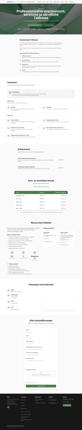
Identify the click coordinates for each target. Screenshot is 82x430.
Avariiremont (23, 399)
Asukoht (62, 1)
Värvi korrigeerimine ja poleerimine (25, 417)
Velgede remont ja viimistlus (26, 414)
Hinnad (44, 1)
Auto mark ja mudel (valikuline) (32, 352)
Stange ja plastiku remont (25, 411)
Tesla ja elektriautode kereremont (39, 400)
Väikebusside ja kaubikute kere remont (26, 420)
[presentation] (41, 374)
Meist (51, 1)
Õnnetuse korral (56, 1)
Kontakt (66, 1)
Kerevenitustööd (24, 408)
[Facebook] (8, 407)
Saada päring (40, 386)
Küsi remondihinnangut (34, 25)
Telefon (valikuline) (29, 341)
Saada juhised (67, 405)
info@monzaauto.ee (15, 309)
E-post (27, 335)
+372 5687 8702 (14, 303)
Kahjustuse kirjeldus (30, 358)
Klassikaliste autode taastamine (40, 402)
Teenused (39, 1)
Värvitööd (22, 405)
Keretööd (22, 402)
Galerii (47, 1)
